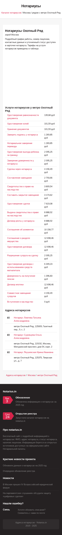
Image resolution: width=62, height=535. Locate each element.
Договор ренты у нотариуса (20, 221)
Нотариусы (31, 6)
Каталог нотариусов (11, 13)
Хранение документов (18, 129)
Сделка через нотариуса (19, 169)
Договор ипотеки (15, 284)
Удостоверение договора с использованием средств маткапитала (20, 267)
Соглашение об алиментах (20, 229)
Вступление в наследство (20, 302)
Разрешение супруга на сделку (22, 255)
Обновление (23, 397)
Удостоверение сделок (18, 204)
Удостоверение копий (18, 124)
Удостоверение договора (19, 247)
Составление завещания (19, 178)
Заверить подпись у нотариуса (22, 135)
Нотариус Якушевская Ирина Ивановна (33, 352)
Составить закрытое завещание (23, 195)
